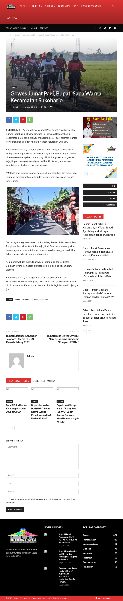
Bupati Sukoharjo (41, 299)
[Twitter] (105, 28)
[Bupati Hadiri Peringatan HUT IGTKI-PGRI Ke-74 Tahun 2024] (50, 537)
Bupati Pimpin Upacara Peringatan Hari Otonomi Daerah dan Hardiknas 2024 (98, 293)
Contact (44, 28)
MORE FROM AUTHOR (44, 380)
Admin (16, 107)
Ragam (17, 35)
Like (113, 186)
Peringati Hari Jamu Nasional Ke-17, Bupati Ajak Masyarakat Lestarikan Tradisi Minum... (68, 575)
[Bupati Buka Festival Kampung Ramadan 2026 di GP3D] (17, 395)
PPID (75, 6)
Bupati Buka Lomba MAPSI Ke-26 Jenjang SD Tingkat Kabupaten (68, 555)
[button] (113, 6)
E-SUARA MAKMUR (91, 6)
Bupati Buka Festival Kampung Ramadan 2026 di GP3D (16, 408)
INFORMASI (63, 6)
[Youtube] (114, 28)
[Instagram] (100, 28)
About (34, 28)
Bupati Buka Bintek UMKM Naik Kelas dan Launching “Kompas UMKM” (63, 339)
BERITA (36, 6)
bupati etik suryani (22, 299)
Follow (111, 192)
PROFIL (24, 6)
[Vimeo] (110, 28)
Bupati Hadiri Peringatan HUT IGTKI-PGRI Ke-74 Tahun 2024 (68, 538)
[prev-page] (8, 428)
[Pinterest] (23, 120)
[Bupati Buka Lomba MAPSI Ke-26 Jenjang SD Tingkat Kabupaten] (50, 554)
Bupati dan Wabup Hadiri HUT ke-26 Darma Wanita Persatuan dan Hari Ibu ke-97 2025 (41, 412)
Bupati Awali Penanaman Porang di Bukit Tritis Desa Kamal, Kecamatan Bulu (98, 252)
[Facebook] (95, 28)
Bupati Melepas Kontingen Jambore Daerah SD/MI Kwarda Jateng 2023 (21, 339)
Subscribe (110, 205)
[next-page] (13, 428)
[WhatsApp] (30, 120)
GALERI (49, 6)
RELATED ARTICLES (18, 380)
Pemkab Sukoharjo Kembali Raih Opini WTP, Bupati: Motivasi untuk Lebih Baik (98, 272)
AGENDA (12, 18)
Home (8, 35)
